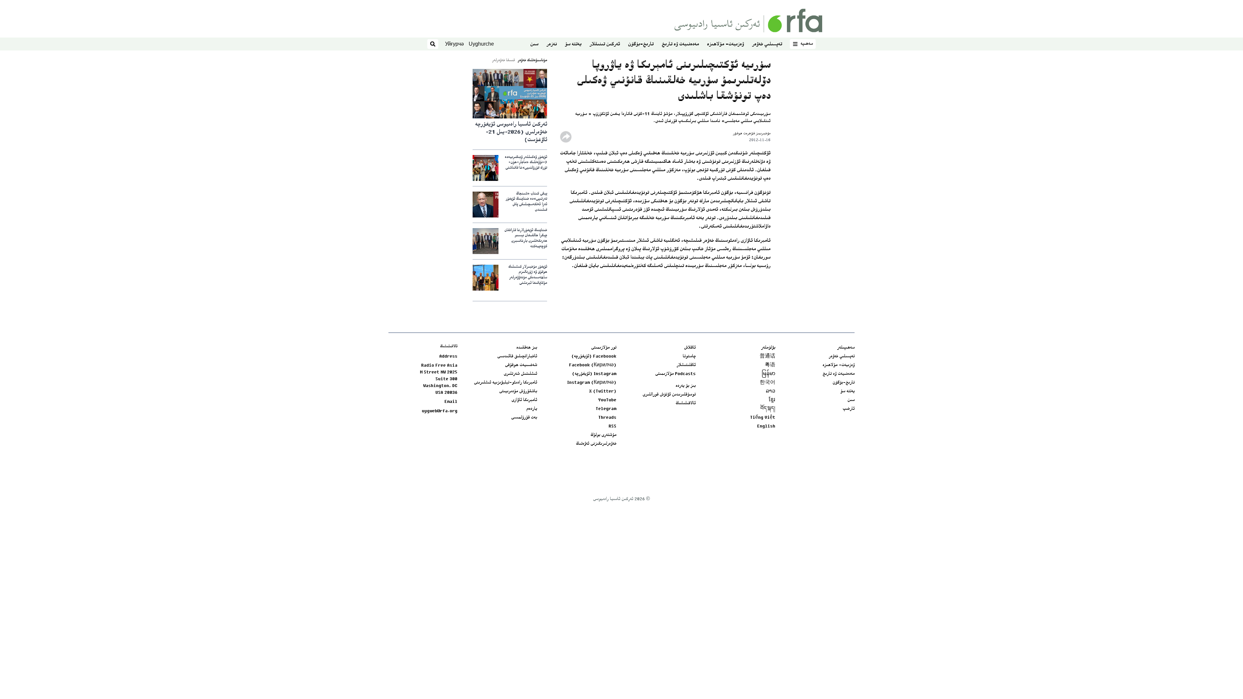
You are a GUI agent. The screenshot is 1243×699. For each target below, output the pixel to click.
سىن (534, 44)
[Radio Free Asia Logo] (748, 20)
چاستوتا (689, 356)
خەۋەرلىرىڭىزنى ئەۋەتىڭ (596, 444)
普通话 (767, 356)
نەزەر (551, 44)
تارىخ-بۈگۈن (641, 44)
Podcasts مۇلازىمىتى (675, 374)
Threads (607, 418)
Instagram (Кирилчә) (591, 383)
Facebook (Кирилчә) (592, 365)
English (766, 426)
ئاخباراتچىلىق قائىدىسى (517, 356)
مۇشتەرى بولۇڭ (603, 435)
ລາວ (770, 391)
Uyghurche (481, 44)
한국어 (767, 383)
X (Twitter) (602, 391)
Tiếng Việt (762, 418)
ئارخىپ (849, 409)
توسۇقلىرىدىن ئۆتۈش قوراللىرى (669, 395)
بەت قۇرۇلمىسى (524, 418)
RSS (612, 426)
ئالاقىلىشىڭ (686, 403)
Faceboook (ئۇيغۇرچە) (593, 356)
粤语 (770, 365)
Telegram (606, 409)
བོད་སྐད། (767, 409)
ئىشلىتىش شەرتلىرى (520, 374)
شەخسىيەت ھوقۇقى (521, 365)
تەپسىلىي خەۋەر (767, 44)
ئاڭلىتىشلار (686, 365)
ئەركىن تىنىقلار (604, 44)
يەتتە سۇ (573, 44)
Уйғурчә (454, 44)
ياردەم (531, 409)
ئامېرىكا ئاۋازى (524, 400)
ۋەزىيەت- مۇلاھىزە (725, 44)
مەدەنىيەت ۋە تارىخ (680, 44)
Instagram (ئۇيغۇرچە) (594, 374)
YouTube (607, 400)
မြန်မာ (768, 374)
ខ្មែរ (772, 400)
